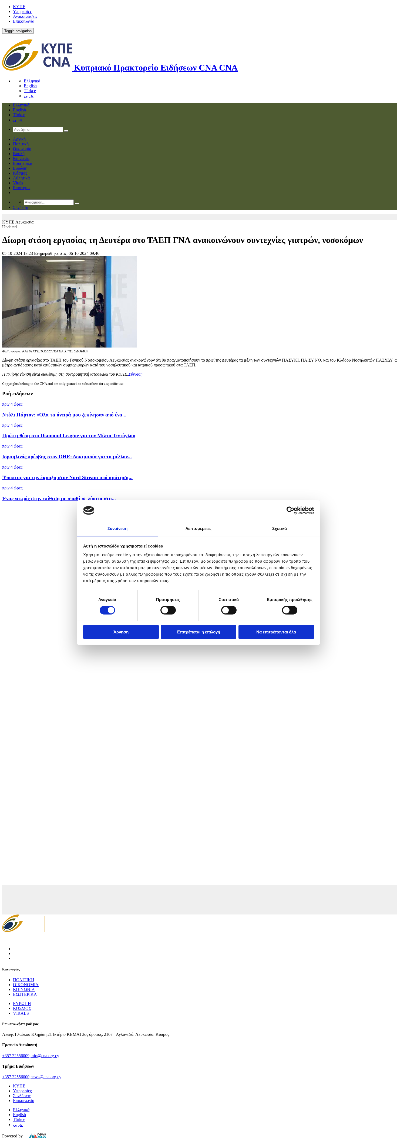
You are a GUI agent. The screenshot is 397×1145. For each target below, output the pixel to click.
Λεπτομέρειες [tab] (198, 528)
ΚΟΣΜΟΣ (22, 1008)
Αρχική (19, 139)
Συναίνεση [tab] (117, 528)
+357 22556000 (15, 1076)
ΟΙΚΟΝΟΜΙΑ (26, 984)
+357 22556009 (15, 1055)
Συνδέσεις (22, 1095)
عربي (28, 96)
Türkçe (30, 90)
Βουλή (19, 153)
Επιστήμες (22, 187)
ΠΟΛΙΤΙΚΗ (23, 979)
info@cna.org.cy (45, 1055)
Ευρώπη (20, 168)
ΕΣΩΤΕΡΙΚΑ (25, 994)
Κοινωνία (21, 158)
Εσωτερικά (22, 163)
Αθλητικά (21, 178)
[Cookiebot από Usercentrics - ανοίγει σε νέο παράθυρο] (290, 510)
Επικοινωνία (23, 21)
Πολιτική (21, 144)
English (30, 86)
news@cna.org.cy (46, 1076)
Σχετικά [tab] (279, 528)
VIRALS (21, 1013)
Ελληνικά (32, 81)
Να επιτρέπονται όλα (276, 631)
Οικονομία (22, 148)
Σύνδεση (135, 374)
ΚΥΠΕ (19, 6)
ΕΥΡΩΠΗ (22, 1003)
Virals (18, 183)
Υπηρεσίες (22, 11)
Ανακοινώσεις (25, 16)
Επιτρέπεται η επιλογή (198, 631)
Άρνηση (121, 631)
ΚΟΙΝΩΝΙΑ (24, 989)
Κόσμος (20, 173)
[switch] (168, 610)
